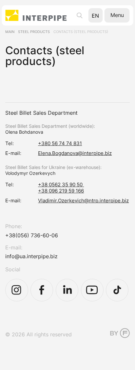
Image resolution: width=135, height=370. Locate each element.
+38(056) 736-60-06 (31, 235)
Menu (117, 15)
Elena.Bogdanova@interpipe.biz (75, 153)
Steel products (34, 31)
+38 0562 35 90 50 (61, 184)
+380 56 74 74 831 (60, 143)
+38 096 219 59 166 (61, 191)
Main (9, 31)
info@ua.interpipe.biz (31, 256)
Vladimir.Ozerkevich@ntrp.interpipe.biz (83, 200)
